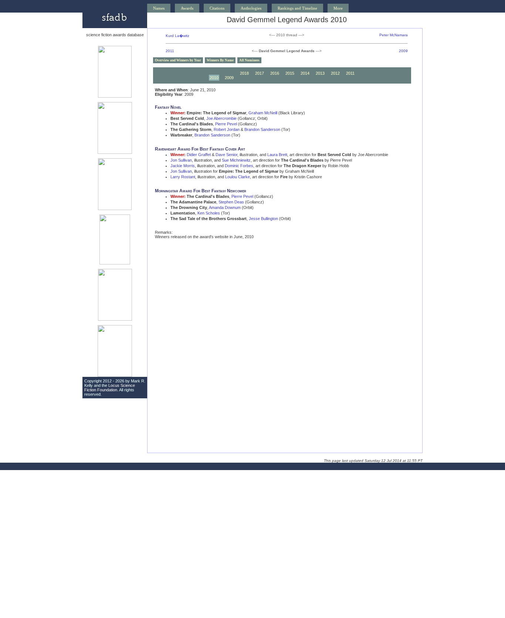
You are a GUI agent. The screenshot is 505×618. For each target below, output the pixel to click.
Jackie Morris (182, 165)
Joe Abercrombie (221, 118)
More (338, 8)
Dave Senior (226, 154)
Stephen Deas (231, 202)
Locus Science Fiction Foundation (109, 387)
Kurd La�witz (177, 36)
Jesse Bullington (263, 218)
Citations (217, 8)
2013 (320, 73)
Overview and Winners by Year (178, 60)
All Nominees (249, 60)
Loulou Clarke (237, 177)
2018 (244, 73)
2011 (170, 51)
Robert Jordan (227, 129)
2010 (214, 77)
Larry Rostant (182, 177)
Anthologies (251, 8)
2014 (305, 73)
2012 (335, 73)
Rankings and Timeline (297, 8)
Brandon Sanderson (262, 129)
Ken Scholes (208, 213)
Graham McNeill (262, 113)
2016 (274, 73)
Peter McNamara (393, 35)
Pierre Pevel (226, 124)
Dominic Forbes (239, 165)
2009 (403, 51)
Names (159, 8)
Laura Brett (277, 154)
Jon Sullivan (181, 160)
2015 (289, 73)
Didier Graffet (199, 154)
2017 (259, 73)
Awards (187, 8)
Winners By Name (220, 60)
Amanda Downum (225, 207)
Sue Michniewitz (236, 160)
